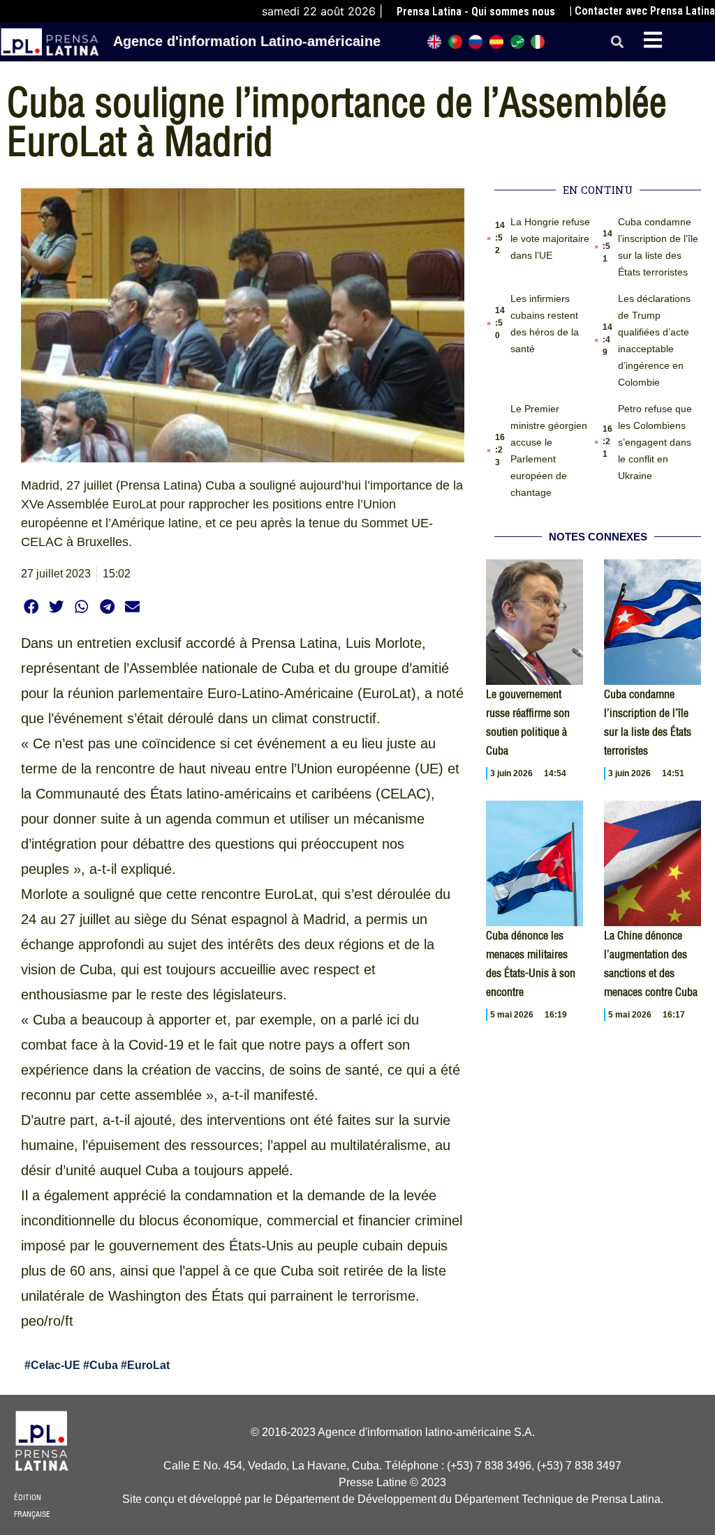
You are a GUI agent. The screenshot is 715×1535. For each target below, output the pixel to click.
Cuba (103, 1365)
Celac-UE (55, 1365)
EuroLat (148, 1365)
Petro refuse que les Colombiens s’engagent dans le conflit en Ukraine (655, 442)
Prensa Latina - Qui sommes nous (476, 11)
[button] (616, 42)
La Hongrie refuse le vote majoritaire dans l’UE (550, 238)
